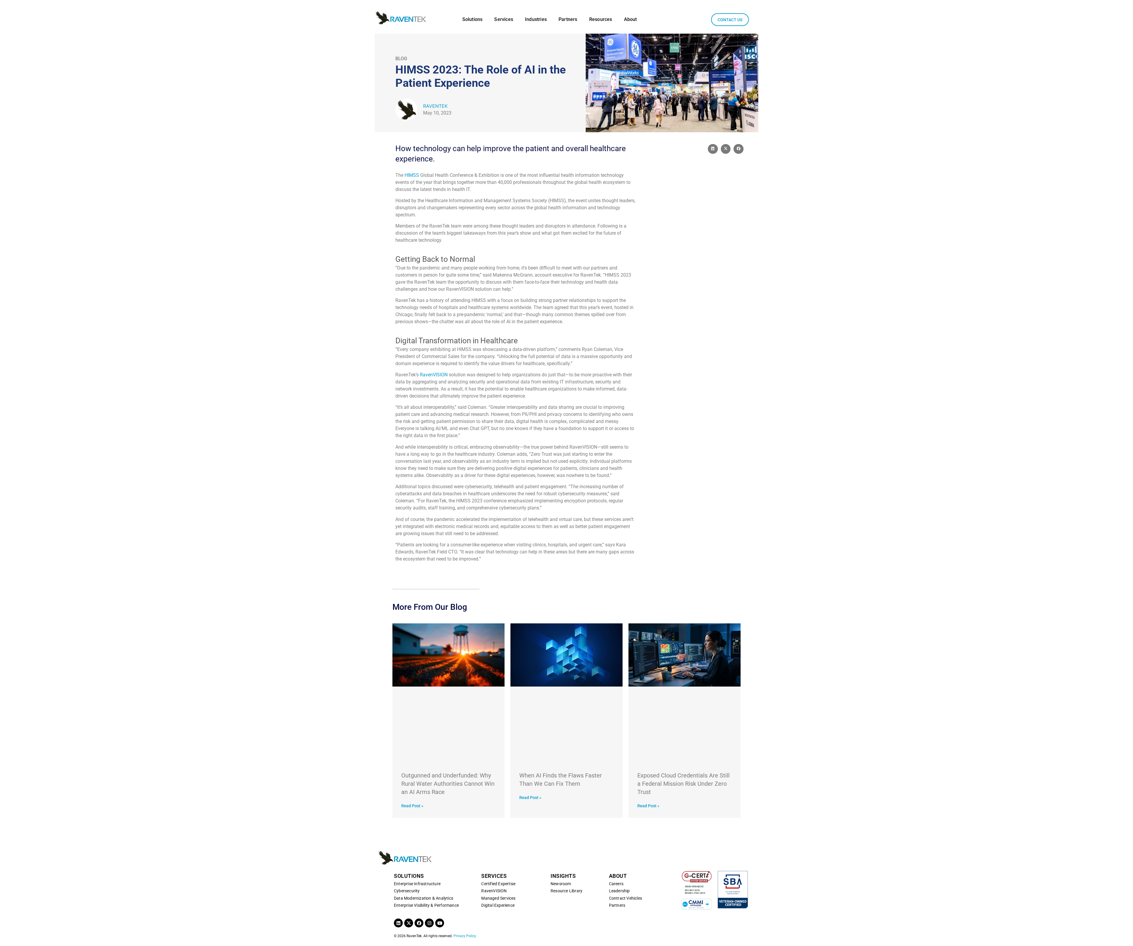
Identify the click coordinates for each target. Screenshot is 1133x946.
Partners (568, 19)
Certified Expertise (498, 883)
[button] (713, 149)
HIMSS (412, 175)
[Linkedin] (398, 923)
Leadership (619, 890)
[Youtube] (439, 923)
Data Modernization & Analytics (423, 898)
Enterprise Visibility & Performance (426, 905)
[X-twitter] (408, 923)
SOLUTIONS (409, 876)
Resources (600, 19)
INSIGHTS (563, 876)
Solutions (472, 19)
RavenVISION (434, 375)
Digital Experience (498, 905)
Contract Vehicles (625, 898)
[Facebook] (419, 923)
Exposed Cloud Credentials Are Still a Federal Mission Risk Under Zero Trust (683, 783)
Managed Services (498, 898)
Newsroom (561, 883)
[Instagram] (429, 923)
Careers (616, 883)
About (630, 19)
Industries (536, 19)
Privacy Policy (464, 936)
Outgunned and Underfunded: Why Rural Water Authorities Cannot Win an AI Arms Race (448, 783)
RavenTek (435, 106)
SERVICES (494, 876)
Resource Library (566, 890)
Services (503, 19)
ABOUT (618, 876)
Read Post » (412, 805)
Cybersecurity (407, 890)
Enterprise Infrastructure (417, 883)
